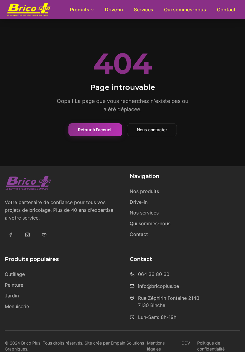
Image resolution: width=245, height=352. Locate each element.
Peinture (14, 285)
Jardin (12, 296)
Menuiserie (17, 306)
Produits (79, 10)
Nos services (144, 213)
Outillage (15, 274)
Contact (226, 10)
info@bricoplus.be (158, 286)
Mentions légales (156, 345)
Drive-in (114, 10)
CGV (185, 342)
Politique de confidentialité (211, 345)
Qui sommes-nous (185, 10)
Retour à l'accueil (95, 129)
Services (143, 10)
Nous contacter (152, 129)
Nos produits (144, 191)
